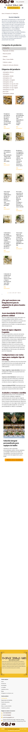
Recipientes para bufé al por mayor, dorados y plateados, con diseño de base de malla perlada (7, 119)
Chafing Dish (4, 698)
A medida (3, 687)
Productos (8, 13)
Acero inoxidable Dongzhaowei (12, 729)
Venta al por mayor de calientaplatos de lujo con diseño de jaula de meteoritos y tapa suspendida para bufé (7, 198)
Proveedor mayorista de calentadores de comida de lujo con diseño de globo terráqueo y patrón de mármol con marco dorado (20, 199)
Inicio (3, 13)
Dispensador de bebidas (6, 700)
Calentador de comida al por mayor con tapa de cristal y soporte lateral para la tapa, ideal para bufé (7, 279)
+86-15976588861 (7, 715)
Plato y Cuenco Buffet (6, 706)
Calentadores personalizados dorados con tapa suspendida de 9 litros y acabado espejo (20, 119)
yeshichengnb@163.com (8, 717)
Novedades (3, 685)
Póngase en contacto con (7, 693)
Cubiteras (3, 704)
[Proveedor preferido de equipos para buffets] (14, 5)
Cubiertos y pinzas (5, 708)
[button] (22, 8)
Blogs (2, 691)
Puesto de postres (5, 702)
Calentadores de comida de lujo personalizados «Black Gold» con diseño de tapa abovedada (8, 156)
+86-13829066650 (7, 713)
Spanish (22, 1)
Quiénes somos (4, 689)
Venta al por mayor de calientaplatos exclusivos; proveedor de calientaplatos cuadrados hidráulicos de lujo (19, 239)
